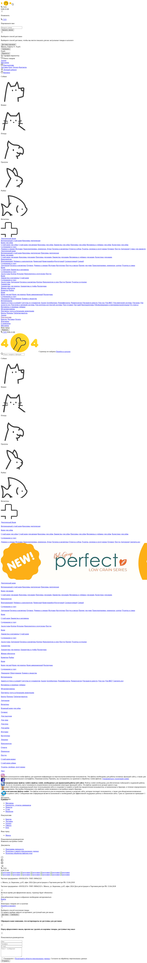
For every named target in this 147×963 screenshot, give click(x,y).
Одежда (4, 747)
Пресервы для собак (78, 245)
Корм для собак (7, 243)
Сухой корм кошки (8, 759)
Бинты (3, 313)
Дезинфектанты (64, 303)
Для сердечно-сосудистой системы (48, 305)
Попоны (10, 313)
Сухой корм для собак (9, 245)
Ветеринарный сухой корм (11, 241)
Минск (8, 835)
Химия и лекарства (29, 299)
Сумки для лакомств (138, 249)
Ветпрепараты (6, 301)
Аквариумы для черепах (10, 286)
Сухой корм (5, 270)
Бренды (4, 319)
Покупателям (6, 317)
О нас (8, 809)
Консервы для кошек (27, 257)
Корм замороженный (35, 294)
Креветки (4, 290)
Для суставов (68, 305)
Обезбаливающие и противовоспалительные (112, 305)
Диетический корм (8, 251)
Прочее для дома (85, 265)
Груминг (110, 249)
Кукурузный (59, 261)
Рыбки (11, 290)
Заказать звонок (7, 30)
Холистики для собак (120, 245)
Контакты (23, 67)
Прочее (68, 282)
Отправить (5, 961)
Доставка (4, 67)
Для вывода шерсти (90, 303)
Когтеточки (60, 265)
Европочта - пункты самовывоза (18, 805)
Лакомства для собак (62, 245)
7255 (4, 19)
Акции (3, 315)
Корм (3, 267)
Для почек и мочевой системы (23, 305)
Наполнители (6, 259)
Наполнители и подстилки (34, 274)
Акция (43, 303)
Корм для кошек (7, 255)
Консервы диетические (31, 241)
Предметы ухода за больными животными (17, 311)
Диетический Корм (8, 238)
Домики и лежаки (8, 249)
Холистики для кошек (103, 257)
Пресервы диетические (50, 253)
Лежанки (4, 740)
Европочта (5, 53)
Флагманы (5, 321)
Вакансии (9, 811)
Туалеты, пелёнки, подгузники (13, 767)
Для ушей (77, 305)
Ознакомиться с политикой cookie (115, 779)
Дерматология (76, 303)
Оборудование (15, 299)
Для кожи (136, 303)
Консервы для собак (45, 245)
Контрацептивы (87, 305)
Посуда (117, 249)
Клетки (14, 274)
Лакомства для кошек (60, 257)
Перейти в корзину (8, 906)
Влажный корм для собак (11, 708)
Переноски (5, 751)
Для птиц (4, 724)
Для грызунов (6, 716)
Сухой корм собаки (8, 763)
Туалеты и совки (128, 265)
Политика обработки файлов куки (19, 853)
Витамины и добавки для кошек (82, 257)
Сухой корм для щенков (27, 245)
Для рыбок (5, 728)
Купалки (20, 274)
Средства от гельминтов (30, 303)
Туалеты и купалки (79, 282)
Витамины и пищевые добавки (13, 307)
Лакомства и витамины (20, 270)
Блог (10, 67)
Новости (9, 807)
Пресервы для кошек (44, 257)
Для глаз (101, 303)
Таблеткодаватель (20, 313)
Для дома (4, 720)
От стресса (134, 305)
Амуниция (125, 249)
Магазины (5, 325)
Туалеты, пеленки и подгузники (94, 249)
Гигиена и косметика (60, 249)
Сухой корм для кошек (9, 257)
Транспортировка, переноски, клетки (107, 265)
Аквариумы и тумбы (28, 286)
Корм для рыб (6, 294)
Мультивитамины (8, 309)
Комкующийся (48, 261)
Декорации (5, 299)
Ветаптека (5, 704)
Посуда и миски (72, 265)
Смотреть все (135, 542)
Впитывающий (7, 261)
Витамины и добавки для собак (99, 245)
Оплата (15, 67)
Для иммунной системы (122, 303)
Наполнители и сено (51, 282)
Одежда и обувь (75, 249)
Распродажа (42, 286)
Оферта (8, 825)
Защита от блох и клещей (11, 303)
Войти (3, 899)
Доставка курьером (8, 44)
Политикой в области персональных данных (32, 959)
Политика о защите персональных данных (22, 851)
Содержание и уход (8, 247)
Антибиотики (51, 303)
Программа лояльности (15, 849)
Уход (3, 771)
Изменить (5, 330)
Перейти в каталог (63, 351)
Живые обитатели (8, 288)
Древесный (37, 261)
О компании (6, 323)
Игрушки (19, 249)
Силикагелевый (71, 261)
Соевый (81, 261)
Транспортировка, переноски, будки (37, 249)
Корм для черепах (19, 294)
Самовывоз (6, 49)
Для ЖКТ (109, 303)
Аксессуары (5, 274)
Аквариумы (5, 284)
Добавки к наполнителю (23, 261)
